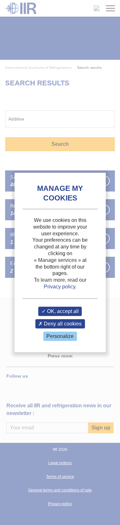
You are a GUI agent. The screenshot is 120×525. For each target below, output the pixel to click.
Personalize (60, 336)
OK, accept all (62, 311)
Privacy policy (59, 286)
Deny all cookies (62, 323)
